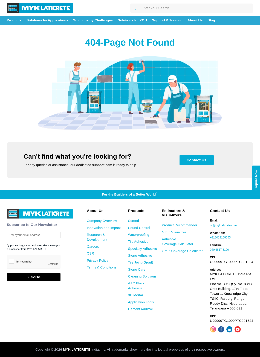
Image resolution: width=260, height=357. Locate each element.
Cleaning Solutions (142, 276)
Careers (93, 246)
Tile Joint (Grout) (140, 262)
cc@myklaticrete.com (223, 225)
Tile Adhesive (138, 241)
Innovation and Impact (104, 228)
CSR (90, 253)
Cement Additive (140, 309)
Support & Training (167, 20)
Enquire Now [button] (256, 180)
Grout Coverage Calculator (182, 251)
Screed (133, 221)
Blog (211, 20)
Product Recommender (179, 225)
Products (14, 20)
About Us (195, 20)
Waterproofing (138, 235)
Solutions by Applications (47, 20)
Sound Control (139, 228)
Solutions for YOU (132, 20)
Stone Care (136, 269)
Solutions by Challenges (93, 20)
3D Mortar (135, 295)
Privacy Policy (97, 260)
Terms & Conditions (102, 267)
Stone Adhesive (140, 255)
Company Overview (102, 221)
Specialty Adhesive (142, 248)
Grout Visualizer (174, 232)
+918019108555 (220, 237)
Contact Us (196, 160)
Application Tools (141, 302)
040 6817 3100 (219, 249)
